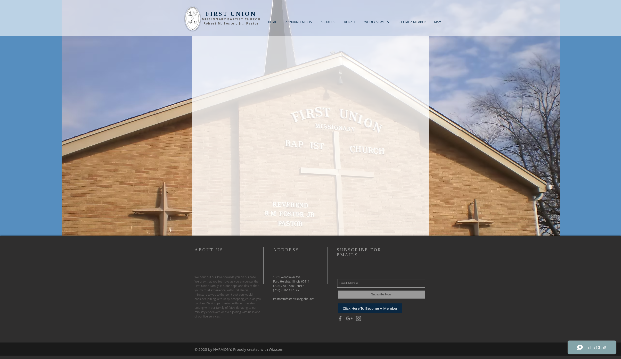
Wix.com (276, 349)
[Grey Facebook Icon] (340, 318)
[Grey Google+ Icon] (349, 318)
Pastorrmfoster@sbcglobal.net (293, 299)
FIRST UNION (231, 14)
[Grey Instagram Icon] (358, 318)
